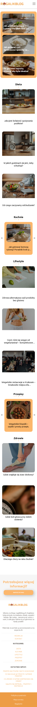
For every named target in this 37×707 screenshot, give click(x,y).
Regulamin (18, 704)
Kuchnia (18, 217)
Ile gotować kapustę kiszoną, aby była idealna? (16, 69)
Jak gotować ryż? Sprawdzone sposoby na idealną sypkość (15, 48)
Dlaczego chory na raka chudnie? (18, 559)
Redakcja (18, 636)
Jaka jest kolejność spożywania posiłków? (18, 122)
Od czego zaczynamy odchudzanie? (18, 205)
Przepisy (18, 394)
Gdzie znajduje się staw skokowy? (18, 474)
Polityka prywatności (18, 695)
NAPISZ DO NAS (18, 592)
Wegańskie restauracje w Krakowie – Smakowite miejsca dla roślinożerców (18, 383)
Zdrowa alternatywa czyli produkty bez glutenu (18, 299)
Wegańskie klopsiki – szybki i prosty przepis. (18, 425)
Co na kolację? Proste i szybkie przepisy (18, 675)
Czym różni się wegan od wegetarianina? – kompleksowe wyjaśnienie (18, 341)
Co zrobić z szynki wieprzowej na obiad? (18, 680)
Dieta (18, 84)
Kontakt (18, 639)
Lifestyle (18, 261)
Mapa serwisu (18, 700)
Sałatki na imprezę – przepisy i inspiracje (18, 685)
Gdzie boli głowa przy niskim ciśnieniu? (18, 518)
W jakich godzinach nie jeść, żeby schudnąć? (18, 164)
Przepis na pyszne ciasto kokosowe (18, 671)
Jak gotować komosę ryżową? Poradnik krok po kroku (16, 27)
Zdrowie (18, 438)
